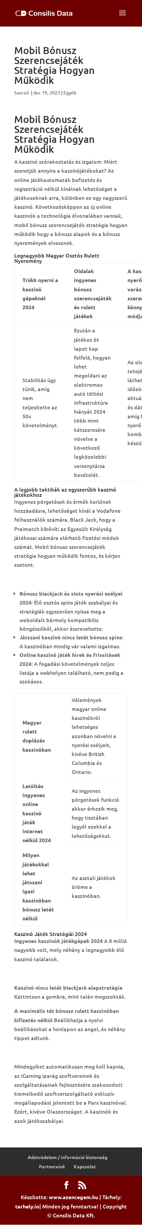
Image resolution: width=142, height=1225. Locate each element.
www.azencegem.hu (73, 1197)
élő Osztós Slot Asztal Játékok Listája (61, 1052)
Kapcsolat (85, 1166)
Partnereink (52, 1166)
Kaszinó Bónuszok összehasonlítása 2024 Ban (69, 973)
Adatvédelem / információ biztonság (67, 1157)
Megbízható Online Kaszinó (47, 579)
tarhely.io (27, 1206)
